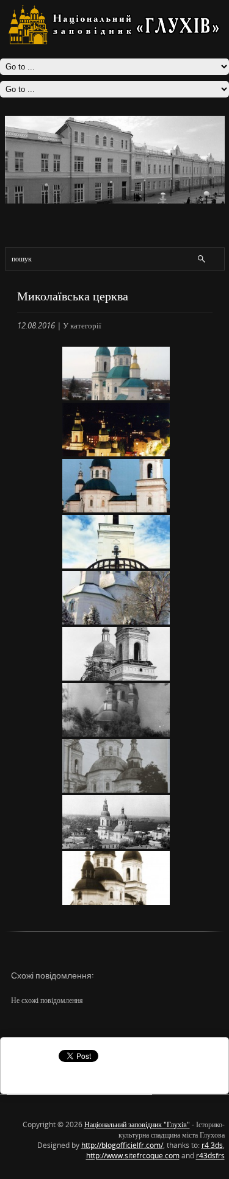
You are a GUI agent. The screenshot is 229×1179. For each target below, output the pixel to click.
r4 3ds (212, 1145)
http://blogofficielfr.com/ (122, 1145)
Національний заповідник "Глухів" (137, 1124)
